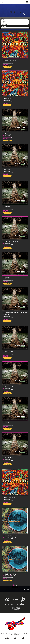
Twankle (8, 134)
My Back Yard (9, 98)
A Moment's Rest (11, 536)
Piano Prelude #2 (11, 60)
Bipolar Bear (9, 458)
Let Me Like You (10, 497)
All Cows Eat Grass (11, 242)
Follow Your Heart (11, 574)
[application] (4, 60)
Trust (7, 422)
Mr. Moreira (9, 351)
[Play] (4, 60)
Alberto (7, 206)
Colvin (7, 277)
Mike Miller (7, 62)
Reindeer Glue (10, 387)
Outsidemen (7, 537)
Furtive (7, 169)
